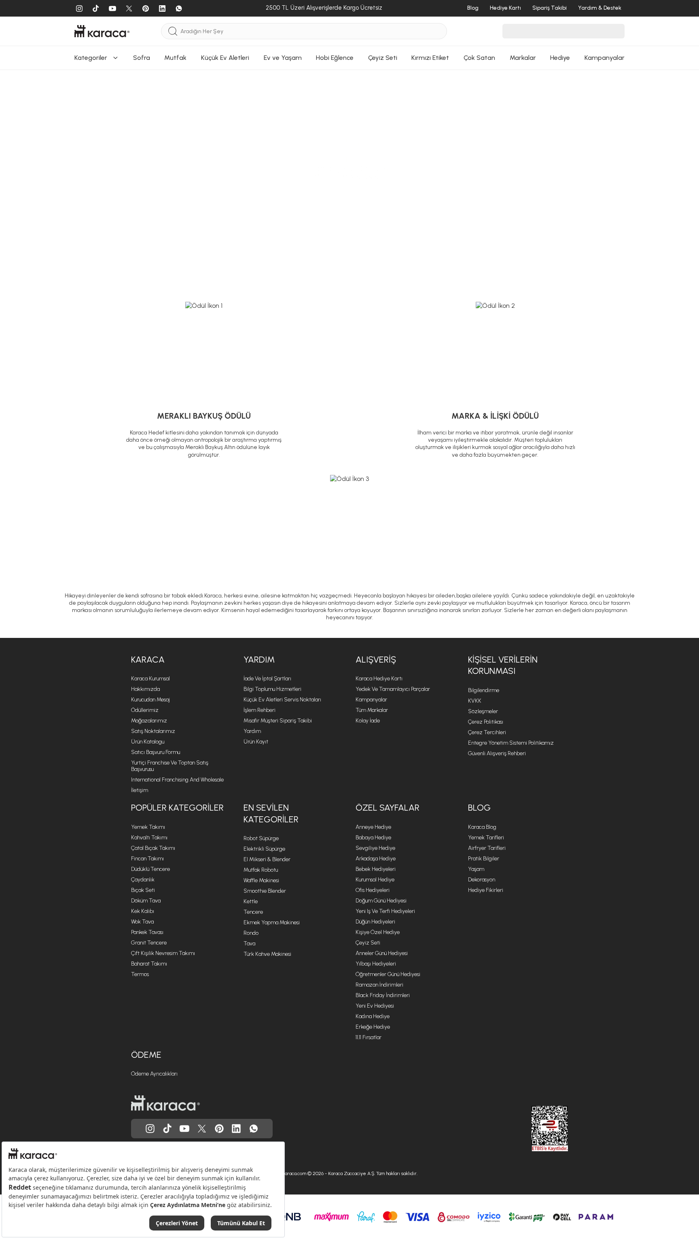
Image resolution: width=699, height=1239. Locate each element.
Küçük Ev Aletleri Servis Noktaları (282, 699)
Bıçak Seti (143, 890)
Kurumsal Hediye (375, 879)
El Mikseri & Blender (267, 859)
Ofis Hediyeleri (373, 890)
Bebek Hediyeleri (376, 869)
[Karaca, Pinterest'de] (219, 1128)
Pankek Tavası (147, 932)
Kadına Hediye (373, 1016)
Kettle (251, 901)
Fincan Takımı (147, 858)
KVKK (474, 700)
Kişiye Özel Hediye (378, 932)
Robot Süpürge (261, 838)
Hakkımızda (145, 689)
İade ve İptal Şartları (267, 678)
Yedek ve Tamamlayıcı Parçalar (393, 689)
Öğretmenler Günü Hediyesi (388, 974)
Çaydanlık (143, 879)
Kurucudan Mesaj (150, 699)
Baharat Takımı (149, 963)
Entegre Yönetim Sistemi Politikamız (511, 742)
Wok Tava (142, 921)
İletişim (139, 790)
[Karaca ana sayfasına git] (165, 1103)
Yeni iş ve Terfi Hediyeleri (385, 911)
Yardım (259, 659)
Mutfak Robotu (261, 869)
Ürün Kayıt (256, 741)
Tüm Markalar (372, 710)
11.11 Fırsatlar (368, 1037)
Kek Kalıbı (142, 911)
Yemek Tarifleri (486, 837)
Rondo (251, 933)
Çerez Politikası (485, 721)
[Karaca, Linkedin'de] (236, 1128)
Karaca (148, 659)
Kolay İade (368, 720)
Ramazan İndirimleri (379, 984)
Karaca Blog (482, 827)
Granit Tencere (149, 942)
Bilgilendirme (483, 690)
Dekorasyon (481, 879)
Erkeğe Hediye (373, 1026)
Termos (140, 974)
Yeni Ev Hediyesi (375, 1005)
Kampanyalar (371, 699)
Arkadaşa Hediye (376, 858)
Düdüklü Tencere (150, 869)
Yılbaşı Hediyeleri (376, 963)
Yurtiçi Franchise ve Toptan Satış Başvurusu (169, 766)
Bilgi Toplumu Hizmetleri (272, 689)
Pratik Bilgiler (483, 858)
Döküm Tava (146, 900)
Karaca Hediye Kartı (379, 678)
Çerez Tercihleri (487, 732)
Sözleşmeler (483, 711)
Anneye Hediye (373, 827)
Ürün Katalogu (147, 741)
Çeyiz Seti (368, 942)
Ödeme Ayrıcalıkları (154, 1073)
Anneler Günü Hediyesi (382, 953)
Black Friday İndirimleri (383, 995)
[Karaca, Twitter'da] (201, 1128)
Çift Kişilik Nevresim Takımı (163, 953)
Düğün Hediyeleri (375, 921)
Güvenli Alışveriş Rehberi (497, 753)
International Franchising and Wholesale (177, 779)
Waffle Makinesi (261, 880)
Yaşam (476, 869)
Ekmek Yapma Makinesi (272, 922)
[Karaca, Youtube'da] (184, 1128)
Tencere (253, 912)
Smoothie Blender (265, 890)
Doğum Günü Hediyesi (381, 900)
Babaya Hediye (373, 837)
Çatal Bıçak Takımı (153, 848)
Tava (249, 943)
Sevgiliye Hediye (375, 848)
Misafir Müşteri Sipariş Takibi (278, 720)
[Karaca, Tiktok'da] (167, 1128)
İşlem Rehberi (259, 710)
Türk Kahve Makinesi (267, 954)
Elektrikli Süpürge (264, 848)
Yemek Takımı (148, 827)
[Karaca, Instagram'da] (150, 1128)
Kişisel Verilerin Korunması (503, 665)
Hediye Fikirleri (485, 890)
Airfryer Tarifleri (487, 848)
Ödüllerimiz (145, 710)
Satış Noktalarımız (153, 731)
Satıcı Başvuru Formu (155, 752)
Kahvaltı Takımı (149, 837)
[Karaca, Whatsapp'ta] (253, 1128)
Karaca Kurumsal (150, 678)
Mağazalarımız (149, 720)
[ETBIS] (535, 1128)
